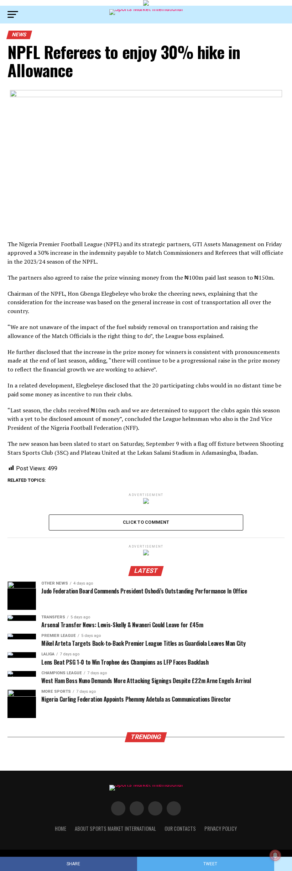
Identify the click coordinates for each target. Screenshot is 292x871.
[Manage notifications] (275, 855)
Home (60, 828)
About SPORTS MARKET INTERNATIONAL (115, 828)
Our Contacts (180, 828)
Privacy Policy (220, 828)
